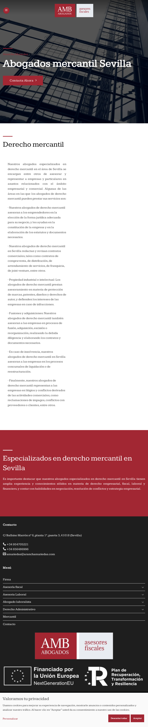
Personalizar (10, 718)
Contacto (9, 624)
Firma (7, 579)
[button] (6, 10)
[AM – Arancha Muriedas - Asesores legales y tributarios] (74, 10)
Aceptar (137, 718)
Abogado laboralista (17, 602)
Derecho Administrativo (19, 609)
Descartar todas (119, 718)
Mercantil (9, 617)
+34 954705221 (18, 544)
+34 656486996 (18, 549)
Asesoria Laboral (14, 594)
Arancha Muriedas (15, 54)
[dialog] (74, 710)
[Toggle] (142, 587)
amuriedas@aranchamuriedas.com (31, 554)
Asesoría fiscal (13, 587)
